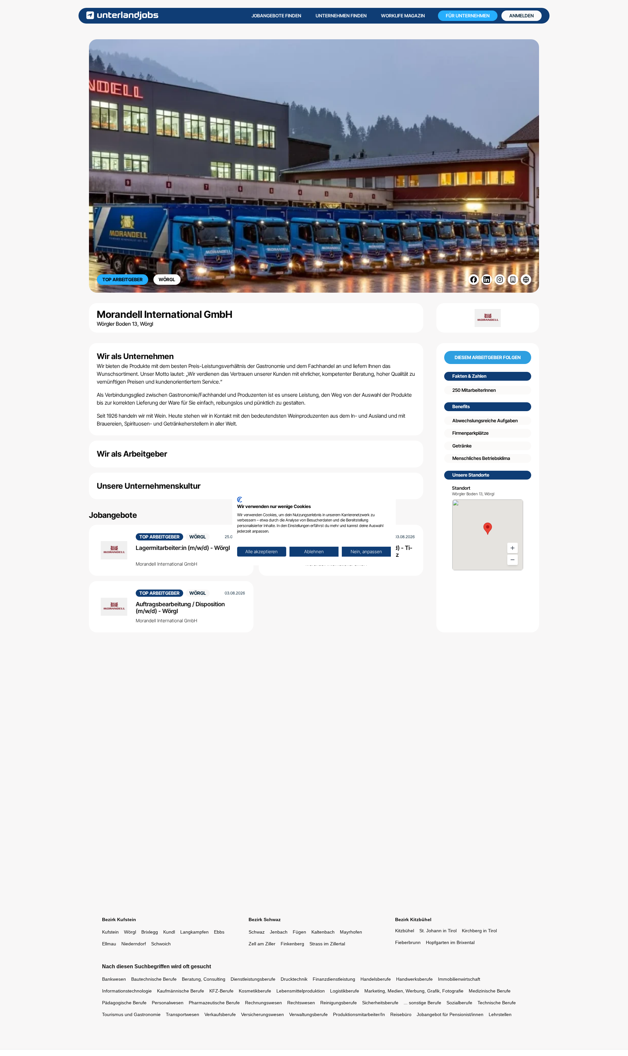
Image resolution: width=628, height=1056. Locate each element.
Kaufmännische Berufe (180, 990)
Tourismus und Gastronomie (131, 1014)
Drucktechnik (294, 979)
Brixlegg (149, 932)
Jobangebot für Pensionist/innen (450, 1014)
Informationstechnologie (127, 990)
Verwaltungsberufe (308, 1014)
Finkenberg (292, 943)
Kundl (169, 932)
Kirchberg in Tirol (479, 930)
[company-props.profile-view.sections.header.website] (526, 279)
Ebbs (219, 932)
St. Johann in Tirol (438, 930)
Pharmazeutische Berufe (214, 1002)
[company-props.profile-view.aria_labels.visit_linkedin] (486, 279)
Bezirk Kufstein (119, 919)
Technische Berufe (497, 1002)
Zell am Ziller (262, 943)
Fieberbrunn (408, 942)
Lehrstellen (500, 1014)
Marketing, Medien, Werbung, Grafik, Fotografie (413, 990)
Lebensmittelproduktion (300, 990)
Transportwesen (182, 1014)
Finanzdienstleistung (334, 979)
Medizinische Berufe (490, 990)
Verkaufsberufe (220, 1014)
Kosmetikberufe (255, 990)
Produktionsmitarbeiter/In (359, 1014)
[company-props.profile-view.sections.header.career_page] (513, 279)
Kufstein (110, 932)
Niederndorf (133, 943)
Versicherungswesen (262, 1014)
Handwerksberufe (414, 979)
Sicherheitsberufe (380, 1002)
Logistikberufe (344, 990)
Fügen (299, 932)
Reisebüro (400, 1014)
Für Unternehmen (468, 15)
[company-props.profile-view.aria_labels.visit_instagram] (500, 279)
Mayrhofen (351, 932)
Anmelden (521, 15)
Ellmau (109, 943)
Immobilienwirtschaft (459, 979)
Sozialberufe (459, 1002)
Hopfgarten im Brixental (450, 942)
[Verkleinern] (512, 560)
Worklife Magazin (403, 15)
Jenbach (279, 932)
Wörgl (130, 932)
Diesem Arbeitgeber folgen (488, 357)
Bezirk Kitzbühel (413, 919)
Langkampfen (194, 932)
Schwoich (161, 943)
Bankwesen (114, 979)
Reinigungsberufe (338, 1002)
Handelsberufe (375, 979)
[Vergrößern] (512, 548)
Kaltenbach (323, 932)
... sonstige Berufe (422, 1002)
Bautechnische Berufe (154, 979)
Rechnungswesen (263, 1002)
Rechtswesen (301, 1002)
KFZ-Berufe (221, 990)
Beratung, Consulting (203, 979)
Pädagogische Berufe (124, 1002)
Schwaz (257, 932)
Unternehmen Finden (341, 15)
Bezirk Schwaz (265, 919)
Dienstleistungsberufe (253, 979)
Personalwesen (167, 1002)
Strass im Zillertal (327, 943)
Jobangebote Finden (276, 15)
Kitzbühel (404, 930)
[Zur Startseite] (122, 15)
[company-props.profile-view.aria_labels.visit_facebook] (473, 279)
